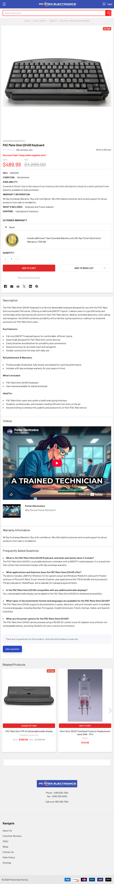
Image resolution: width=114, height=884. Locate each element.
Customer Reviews (12, 835)
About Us (7, 830)
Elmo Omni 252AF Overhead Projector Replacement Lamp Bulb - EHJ (85, 733)
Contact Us (8, 851)
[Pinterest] (36, 286)
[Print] (18, 286)
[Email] (11, 286)
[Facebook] (5, 286)
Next (110, 710)
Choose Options (29, 726)
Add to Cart (85, 726)
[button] (84, 268)
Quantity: (9, 252)
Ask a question (12, 649)
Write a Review (103, 149)
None (12, 227)
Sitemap (7, 862)
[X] (24, 286)
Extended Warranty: (15, 220)
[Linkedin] (30, 286)
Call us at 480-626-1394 (57, 801)
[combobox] (57, 13)
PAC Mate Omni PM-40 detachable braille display (29, 731)
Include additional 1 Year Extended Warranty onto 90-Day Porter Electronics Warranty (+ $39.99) (64, 240)
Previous (4, 710)
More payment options (29, 277)
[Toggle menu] (4, 4)
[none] (57, 81)
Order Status (9, 857)
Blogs (5, 846)
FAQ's (5, 841)
